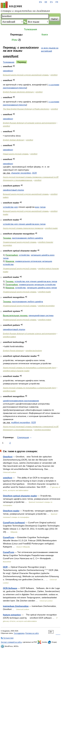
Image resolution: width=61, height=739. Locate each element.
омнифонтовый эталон (14, 329)
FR (57, 2)
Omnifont (7, 456)
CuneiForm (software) (14, 522)
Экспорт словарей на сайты (11, 642)
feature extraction (12, 615)
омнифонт (8, 70)
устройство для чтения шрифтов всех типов (24, 224)
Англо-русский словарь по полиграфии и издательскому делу (29, 368)
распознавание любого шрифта (27, 238)
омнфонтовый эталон (13, 190)
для (16, 207)
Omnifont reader (11, 511)
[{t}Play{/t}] (14, 66)
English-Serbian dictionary (13, 140)
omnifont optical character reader (16, 371)
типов (42, 207)
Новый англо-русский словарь (16, 154)
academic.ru (11, 4)
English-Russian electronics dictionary (18, 92)
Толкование (8, 62)
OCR (34, 173)
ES (51, 2)
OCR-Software (10, 588)
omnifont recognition (46, 306)
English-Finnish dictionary (13, 351)
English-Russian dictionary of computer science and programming (29, 123)
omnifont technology (34, 351)
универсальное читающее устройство (37, 284)
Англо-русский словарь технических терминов (23, 228)
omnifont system (44, 320)
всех (37, 207)
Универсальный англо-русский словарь (19, 242)
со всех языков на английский (49, 49)
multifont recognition (20, 422)
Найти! (54, 19)
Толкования (30, 29)
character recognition (21, 173)
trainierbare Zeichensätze (16, 606)
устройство (8, 207)
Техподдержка (19, 633)
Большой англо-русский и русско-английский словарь (26, 75)
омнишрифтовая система (41, 315)
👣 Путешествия (7, 638)
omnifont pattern (9, 337)
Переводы (16, 34)
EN (40, 2)
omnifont (53, 75)
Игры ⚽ (16, 40)
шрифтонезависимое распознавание (21, 400)
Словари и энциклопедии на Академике (25, 10)
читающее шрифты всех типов (42, 287)
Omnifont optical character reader (20, 496)
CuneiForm (8, 537)
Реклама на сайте (32, 633)
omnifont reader (51, 228)
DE (46, 2)
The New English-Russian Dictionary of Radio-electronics (26, 109)
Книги (45, 34)
